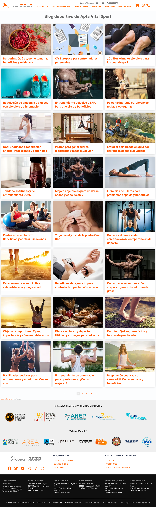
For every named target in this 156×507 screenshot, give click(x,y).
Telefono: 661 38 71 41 (138, 490)
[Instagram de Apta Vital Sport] (29, 468)
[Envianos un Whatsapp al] (42, 468)
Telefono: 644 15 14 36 (36, 490)
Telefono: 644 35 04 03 (62, 492)
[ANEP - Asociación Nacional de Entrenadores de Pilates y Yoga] (75, 417)
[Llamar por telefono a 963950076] (148, 6)
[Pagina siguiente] (65, 393)
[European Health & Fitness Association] (106, 417)
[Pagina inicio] (60, 393)
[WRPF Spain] (116, 442)
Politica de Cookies (92, 503)
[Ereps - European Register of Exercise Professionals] (139, 417)
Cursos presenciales (61, 6)
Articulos (110, 6)
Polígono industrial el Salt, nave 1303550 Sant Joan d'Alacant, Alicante (65, 487)
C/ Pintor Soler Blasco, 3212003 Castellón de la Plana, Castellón (38, 486)
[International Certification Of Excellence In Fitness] (16, 417)
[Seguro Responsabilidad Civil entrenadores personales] (131, 441)
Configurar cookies (110, 503)
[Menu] (137, 5)
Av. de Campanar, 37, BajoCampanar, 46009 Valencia (12, 488)
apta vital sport (7, 399)
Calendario (96, 6)
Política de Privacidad (73, 503)
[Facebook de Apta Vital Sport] (9, 468)
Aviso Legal (124, 503)
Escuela (41, 7)
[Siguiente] (91, 393)
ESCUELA (110, 460)
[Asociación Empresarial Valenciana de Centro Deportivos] (10, 442)
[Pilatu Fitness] (67, 442)
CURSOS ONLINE (61, 464)
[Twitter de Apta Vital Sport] (16, 468)
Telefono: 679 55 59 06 (113, 492)
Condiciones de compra (141, 503)
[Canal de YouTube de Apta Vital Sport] (23, 468)
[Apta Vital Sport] (18, 5)
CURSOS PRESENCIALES (64, 460)
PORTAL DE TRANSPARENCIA (118, 468)
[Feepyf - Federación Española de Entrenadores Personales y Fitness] (45, 417)
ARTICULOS (59, 468)
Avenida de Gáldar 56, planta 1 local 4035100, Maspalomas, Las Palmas (116, 487)
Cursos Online (81, 6)
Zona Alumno (124, 6)
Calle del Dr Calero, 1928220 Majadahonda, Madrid (90, 485)
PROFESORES (111, 464)
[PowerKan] (85, 441)
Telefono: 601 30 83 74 (11, 491)
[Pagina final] (96, 393)
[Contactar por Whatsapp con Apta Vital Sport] (143, 5)
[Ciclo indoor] (100, 442)
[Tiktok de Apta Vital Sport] (36, 468)
